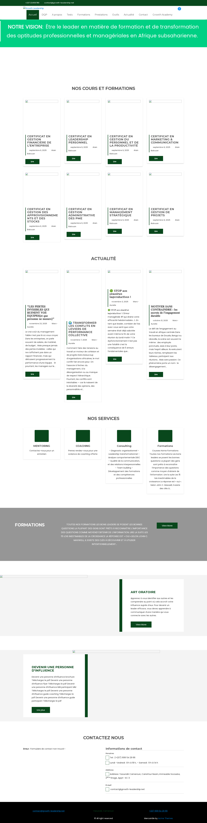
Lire (32, 161)
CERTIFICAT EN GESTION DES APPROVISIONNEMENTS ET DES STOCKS (42, 215)
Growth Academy (162, 14)
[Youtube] (176, 3)
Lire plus (41, 709)
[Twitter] (171, 3)
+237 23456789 (32, 2)
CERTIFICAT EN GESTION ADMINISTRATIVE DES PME (81, 213)
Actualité (129, 14)
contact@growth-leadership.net (59, 2)
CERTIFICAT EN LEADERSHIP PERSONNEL (80, 139)
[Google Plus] (181, 3)
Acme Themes (165, 818)
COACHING (83, 446)
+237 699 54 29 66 (158, 811)
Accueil (33, 14)
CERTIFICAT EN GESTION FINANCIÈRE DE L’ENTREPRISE (39, 141)
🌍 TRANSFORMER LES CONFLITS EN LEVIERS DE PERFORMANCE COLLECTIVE (82, 329)
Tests (70, 14)
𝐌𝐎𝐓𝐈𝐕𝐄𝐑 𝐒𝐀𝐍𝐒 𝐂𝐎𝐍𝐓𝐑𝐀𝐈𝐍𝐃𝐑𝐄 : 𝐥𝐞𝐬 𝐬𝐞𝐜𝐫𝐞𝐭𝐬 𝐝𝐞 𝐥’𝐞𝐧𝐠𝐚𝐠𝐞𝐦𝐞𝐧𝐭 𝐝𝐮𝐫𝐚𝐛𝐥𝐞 (165, 311)
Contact (143, 14)
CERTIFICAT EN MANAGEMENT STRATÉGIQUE (121, 212)
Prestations (101, 14)
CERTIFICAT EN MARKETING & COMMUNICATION (164, 139)
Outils (115, 14)
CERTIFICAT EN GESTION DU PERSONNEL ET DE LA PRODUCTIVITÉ (124, 141)
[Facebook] (166, 3)
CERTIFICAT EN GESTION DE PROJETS (162, 212)
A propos (57, 14)
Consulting (124, 446)
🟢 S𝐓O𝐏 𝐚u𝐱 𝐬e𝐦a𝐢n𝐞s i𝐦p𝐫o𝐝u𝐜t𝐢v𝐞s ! (120, 294)
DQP (44, 14)
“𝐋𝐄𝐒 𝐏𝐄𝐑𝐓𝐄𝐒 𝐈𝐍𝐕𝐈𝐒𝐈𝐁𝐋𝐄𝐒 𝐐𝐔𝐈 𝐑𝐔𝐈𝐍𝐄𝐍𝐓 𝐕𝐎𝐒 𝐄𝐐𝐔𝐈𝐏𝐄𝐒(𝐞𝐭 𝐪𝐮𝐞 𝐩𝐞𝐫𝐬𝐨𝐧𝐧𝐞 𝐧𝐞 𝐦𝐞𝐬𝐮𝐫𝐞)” (40, 313)
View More (167, 525)
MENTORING (41, 446)
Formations (83, 14)
